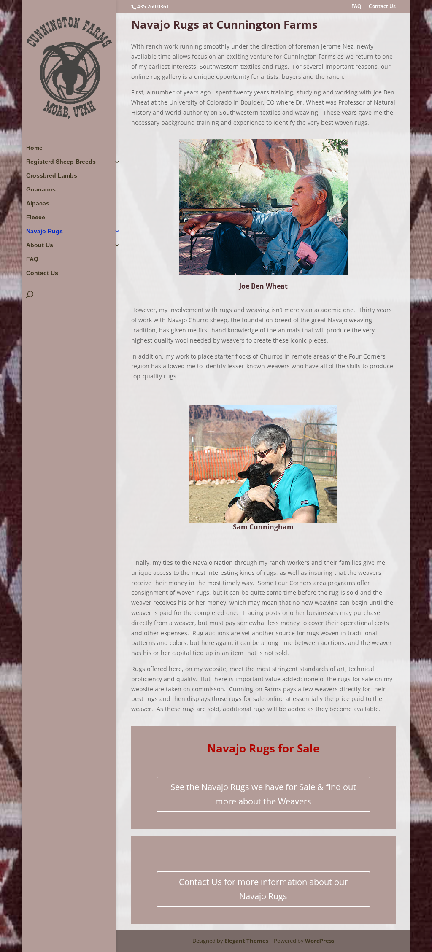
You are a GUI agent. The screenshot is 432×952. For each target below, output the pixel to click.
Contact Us (382, 7)
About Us (39, 245)
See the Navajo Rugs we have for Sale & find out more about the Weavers (263, 794)
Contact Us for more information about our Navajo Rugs (263, 889)
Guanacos (41, 189)
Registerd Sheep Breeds (61, 162)
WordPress (319, 940)
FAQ (356, 7)
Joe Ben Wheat (263, 286)
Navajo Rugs (44, 231)
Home (34, 148)
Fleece (35, 217)
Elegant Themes (246, 940)
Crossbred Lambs (51, 176)
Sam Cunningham (263, 526)
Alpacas (37, 203)
